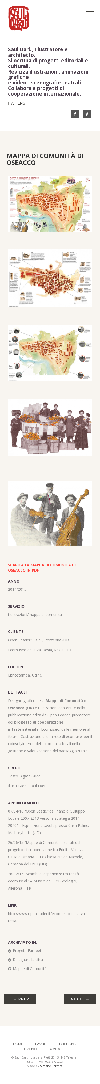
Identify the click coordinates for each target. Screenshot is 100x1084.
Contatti (57, 1048)
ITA (11, 103)
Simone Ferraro (51, 1066)
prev (21, 999)
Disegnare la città (28, 959)
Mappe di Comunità (30, 968)
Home (18, 1043)
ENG (22, 103)
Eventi (30, 1048)
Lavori (42, 1043)
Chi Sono (67, 1043)
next (80, 999)
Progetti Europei (27, 950)
